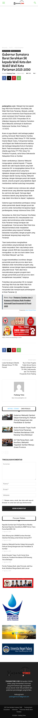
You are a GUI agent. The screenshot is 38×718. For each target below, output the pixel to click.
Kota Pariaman (19, 48)
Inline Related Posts (31, 310)
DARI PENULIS (25, 408)
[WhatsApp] (19, 78)
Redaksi (19, 712)
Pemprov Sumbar (16, 51)
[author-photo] (19, 392)
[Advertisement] (19, 25)
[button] (3, 3)
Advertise (15, 709)
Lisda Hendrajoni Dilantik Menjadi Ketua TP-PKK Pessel (10, 365)
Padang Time (11, 73)
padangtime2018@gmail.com (19, 697)
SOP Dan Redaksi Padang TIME (13, 707)
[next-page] (6, 452)
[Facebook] (4, 78)
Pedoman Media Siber (26, 709)
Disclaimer (7, 709)
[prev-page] (3, 452)
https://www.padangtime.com (19, 397)
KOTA (11, 48)
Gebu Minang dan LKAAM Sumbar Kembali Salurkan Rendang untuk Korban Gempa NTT (17, 537)
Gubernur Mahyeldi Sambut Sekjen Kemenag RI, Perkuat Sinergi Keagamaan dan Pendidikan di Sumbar (18, 546)
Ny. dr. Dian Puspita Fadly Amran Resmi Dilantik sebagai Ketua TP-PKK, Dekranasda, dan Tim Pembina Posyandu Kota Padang (28, 368)
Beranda (4, 48)
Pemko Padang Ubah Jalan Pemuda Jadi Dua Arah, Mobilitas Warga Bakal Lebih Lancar (17, 567)
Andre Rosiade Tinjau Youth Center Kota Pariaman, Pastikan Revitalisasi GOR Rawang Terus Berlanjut (17, 557)
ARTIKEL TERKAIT (13, 408)
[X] (9, 78)
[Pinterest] (14, 78)
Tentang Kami (28, 707)
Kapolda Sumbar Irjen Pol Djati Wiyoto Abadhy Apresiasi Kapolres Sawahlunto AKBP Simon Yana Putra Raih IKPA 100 (18, 527)
